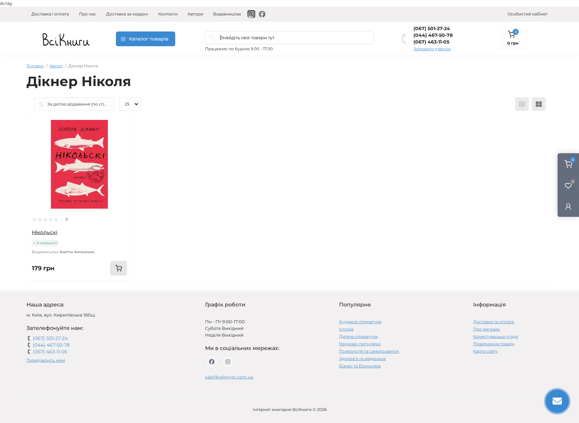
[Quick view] (122, 125)
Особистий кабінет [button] (528, 13)
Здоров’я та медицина (362, 358)
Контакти (168, 13)
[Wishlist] (122, 138)
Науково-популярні (360, 343)
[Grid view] (538, 104)
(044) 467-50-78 (433, 35)
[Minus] (48, 290)
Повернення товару (494, 343)
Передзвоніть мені (45, 360)
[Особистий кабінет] (568, 206)
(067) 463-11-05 (431, 42)
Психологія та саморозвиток (369, 351)
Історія (346, 329)
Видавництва (227, 13)
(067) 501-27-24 (431, 28)
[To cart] (118, 268)
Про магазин (486, 329)
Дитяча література (358, 336)
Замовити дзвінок (432, 48)
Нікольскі (44, 232)
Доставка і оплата (50, 13)
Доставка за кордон (127, 13)
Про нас (87, 13)
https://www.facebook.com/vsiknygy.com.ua (211, 361)
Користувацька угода (495, 336)
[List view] (522, 104)
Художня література (360, 321)
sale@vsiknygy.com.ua (229, 376)
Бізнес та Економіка (360, 365)
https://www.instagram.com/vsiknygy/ (228, 361)
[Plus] (110, 290)
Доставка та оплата (493, 321)
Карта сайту (485, 351)
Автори (195, 13)
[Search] (212, 37)
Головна (35, 65)
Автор (56, 65)
